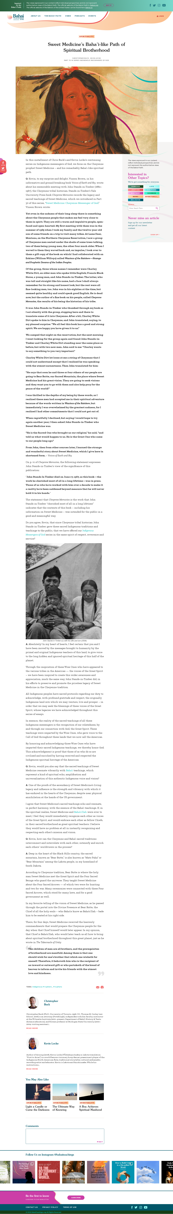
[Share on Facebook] (3, 163)
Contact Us (32, 1207)
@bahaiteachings (64, 1154)
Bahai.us (88, 7)
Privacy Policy (50, 1207)
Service (135, 186)
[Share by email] (98, 987)
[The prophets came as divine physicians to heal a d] (124, 1172)
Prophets (57, 986)
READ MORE (32, 1028)
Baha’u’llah (80, 811)
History (135, 193)
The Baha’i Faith (52, 16)
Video (68, 16)
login (161, 16)
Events (92, 16)
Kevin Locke (51, 1043)
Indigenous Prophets (42, 986)
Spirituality (86, 36)
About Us (36, 16)
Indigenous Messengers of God (94, 60)
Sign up (154, 234)
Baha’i (69, 770)
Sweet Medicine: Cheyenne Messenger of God (72, 202)
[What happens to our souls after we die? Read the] (24, 1172)
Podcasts (80, 16)
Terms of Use (69, 1207)
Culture (151, 190)
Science (152, 193)
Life (152, 186)
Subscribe (76, 1197)
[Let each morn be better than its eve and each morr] (149, 1172)
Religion (135, 200)
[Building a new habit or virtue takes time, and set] (74, 1172)
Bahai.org (94, 5)
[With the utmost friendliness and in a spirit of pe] (48, 1172)
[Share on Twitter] (3, 168)
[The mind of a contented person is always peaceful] (99, 1172)
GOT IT (109, 5)
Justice (135, 190)
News (135, 196)
